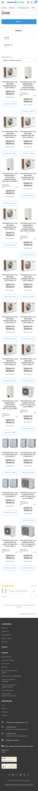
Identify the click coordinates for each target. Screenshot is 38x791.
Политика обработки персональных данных (19, 784)
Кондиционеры (6, 657)
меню (18, 22)
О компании (6, 624)
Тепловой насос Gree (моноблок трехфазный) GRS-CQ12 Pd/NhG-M (10, 278)
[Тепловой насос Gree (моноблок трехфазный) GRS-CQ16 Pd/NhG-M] (10, 350)
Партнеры (5, 712)
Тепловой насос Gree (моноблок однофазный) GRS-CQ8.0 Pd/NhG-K (28, 278)
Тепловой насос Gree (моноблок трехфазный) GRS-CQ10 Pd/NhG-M (28, 176)
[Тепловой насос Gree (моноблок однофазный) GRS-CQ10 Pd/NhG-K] (28, 308)
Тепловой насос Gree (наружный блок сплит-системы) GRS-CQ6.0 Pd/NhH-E (28, 495)
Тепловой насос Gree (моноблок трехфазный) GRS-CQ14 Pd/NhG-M (10, 320)
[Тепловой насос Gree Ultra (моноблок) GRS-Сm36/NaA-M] (28, 443)
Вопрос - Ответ (6, 638)
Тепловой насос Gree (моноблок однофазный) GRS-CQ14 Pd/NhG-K (10, 85)
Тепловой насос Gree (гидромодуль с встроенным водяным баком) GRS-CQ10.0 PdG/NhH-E (28, 228)
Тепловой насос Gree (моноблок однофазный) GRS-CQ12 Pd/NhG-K (28, 362)
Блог (3, 705)
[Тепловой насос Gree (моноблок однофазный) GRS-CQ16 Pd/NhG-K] (10, 122)
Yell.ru (3, 752)
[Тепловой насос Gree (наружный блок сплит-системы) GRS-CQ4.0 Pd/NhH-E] (28, 531)
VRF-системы (6, 664)
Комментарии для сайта (27, 614)
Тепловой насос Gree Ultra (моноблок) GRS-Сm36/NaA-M (28, 454)
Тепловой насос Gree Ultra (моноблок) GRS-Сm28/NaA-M (10, 494)
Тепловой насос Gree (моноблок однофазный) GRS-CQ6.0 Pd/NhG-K (10, 226)
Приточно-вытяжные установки (8, 680)
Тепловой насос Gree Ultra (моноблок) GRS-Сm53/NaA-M (10, 454)
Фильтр (18, 31)
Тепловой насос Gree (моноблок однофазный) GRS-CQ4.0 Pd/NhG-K (28, 134)
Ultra (6, 37)
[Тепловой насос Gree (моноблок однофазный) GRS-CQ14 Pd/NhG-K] (10, 73)
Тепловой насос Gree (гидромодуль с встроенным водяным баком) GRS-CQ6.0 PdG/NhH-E (28, 86)
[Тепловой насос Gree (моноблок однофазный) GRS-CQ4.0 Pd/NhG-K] (28, 122)
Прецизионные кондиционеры (11, 676)
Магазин (12, 7)
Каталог (5, 653)
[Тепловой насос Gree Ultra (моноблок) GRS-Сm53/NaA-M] (10, 443)
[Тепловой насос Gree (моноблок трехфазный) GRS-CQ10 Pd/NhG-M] (28, 164)
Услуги (4, 647)
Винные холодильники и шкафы (9, 671)
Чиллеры (4, 667)
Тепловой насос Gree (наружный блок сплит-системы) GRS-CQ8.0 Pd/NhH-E (10, 543)
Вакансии (5, 642)
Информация (7, 701)
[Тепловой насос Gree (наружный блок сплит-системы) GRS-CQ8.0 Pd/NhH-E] (10, 531)
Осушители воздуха (8, 660)
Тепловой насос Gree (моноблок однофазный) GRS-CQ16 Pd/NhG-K (10, 134)
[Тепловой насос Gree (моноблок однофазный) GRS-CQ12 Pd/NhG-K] (28, 350)
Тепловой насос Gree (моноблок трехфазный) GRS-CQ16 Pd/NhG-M (10, 362)
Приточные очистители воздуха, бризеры (9, 686)
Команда (4, 628)
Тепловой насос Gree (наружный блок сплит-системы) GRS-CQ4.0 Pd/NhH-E (28, 543)
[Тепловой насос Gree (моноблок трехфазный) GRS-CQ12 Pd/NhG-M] (10, 266)
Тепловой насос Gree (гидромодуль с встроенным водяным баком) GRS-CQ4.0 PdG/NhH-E (10, 406)
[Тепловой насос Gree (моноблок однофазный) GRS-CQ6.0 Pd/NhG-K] (10, 214)
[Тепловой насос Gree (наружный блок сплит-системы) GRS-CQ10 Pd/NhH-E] (28, 392)
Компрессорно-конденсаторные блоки (9, 695)
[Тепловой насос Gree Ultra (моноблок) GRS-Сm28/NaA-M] (10, 483)
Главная (4, 7)
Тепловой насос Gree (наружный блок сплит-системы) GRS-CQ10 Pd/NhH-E (28, 404)
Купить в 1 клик (10, 104)
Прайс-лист (5, 631)
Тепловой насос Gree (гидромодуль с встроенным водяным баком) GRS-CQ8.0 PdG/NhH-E (10, 177)
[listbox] (19, 60)
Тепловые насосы (23, 7)
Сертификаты (6, 635)
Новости (4, 708)
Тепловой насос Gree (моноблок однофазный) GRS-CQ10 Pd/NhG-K (28, 320)
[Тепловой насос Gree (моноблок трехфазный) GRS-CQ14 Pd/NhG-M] (10, 308)
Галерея (4, 715)
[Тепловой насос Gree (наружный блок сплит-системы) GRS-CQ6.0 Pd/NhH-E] (28, 483)
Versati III (8, 45)
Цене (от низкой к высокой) (12, 60)
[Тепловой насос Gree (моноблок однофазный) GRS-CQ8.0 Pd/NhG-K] (28, 266)
